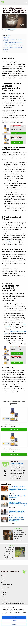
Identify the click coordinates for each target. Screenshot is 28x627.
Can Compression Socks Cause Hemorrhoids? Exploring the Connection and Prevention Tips (17, 511)
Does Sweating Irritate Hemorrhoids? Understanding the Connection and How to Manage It (18, 504)
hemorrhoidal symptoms (8, 241)
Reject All (14, 624)
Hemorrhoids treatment (11, 29)
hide (9, 35)
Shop (2, 582)
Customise (14, 620)
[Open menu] (25, 2)
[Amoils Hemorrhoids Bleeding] (6, 129)
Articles (3, 580)
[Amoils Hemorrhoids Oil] (6, 139)
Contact (3, 596)
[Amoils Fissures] (6, 360)
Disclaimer (3, 590)
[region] (14, 616)
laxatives (12, 70)
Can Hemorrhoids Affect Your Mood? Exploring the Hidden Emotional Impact (16, 519)
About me (3, 594)
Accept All (14, 617)
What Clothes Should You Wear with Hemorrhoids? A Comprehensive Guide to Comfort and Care (18, 488)
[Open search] (15, 2)
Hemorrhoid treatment (6, 584)
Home (2, 578)
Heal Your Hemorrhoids (17, 463)
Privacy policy (4, 592)
